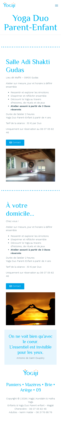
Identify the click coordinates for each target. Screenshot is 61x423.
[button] (15, 143)
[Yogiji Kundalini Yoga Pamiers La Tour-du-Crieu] (9, 5)
